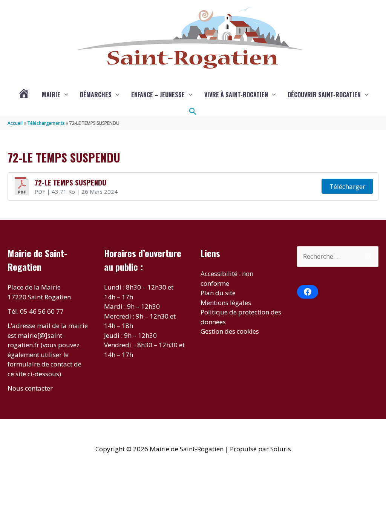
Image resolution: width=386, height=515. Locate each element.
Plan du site (218, 292)
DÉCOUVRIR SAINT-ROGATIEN (324, 94)
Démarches (96, 94)
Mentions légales (226, 302)
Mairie (51, 94)
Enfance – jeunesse (158, 94)
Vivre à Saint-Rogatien (236, 94)
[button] (193, 111)
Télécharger (347, 186)
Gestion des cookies (230, 331)
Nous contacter (30, 388)
